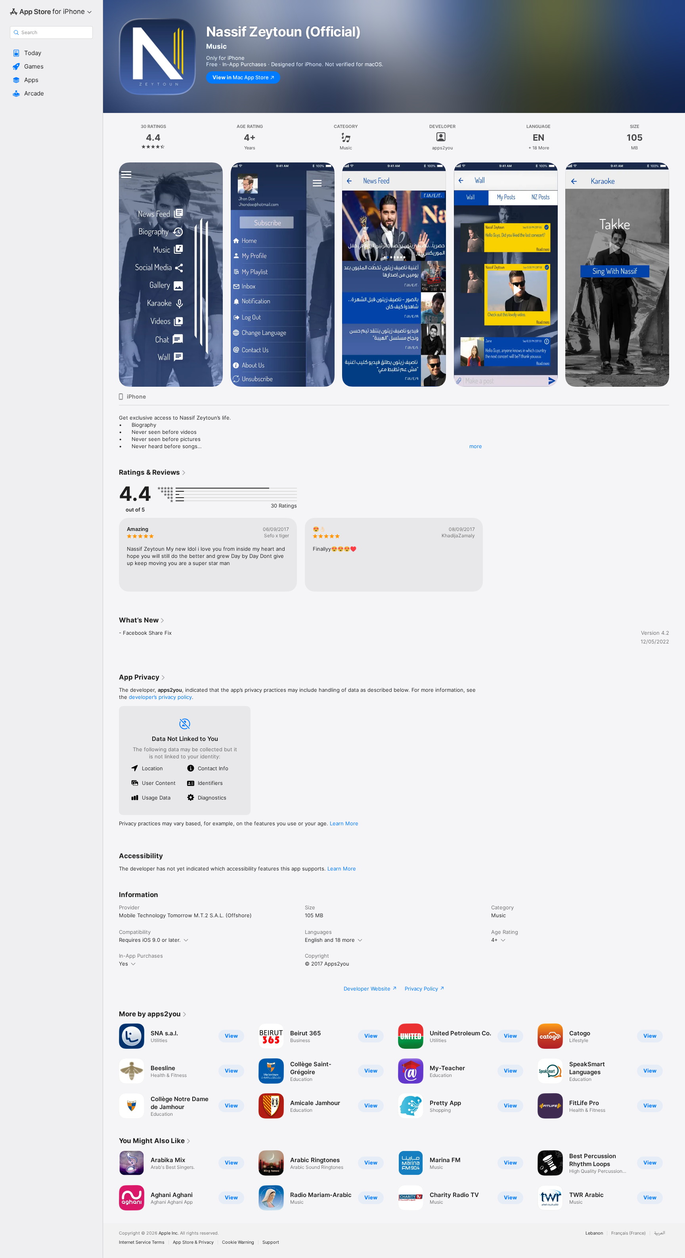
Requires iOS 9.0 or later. (150, 940)
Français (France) (628, 1233)
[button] (51, 53)
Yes (123, 963)
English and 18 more (330, 940)
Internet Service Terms (142, 1242)
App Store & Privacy (193, 1242)
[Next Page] (677, 1180)
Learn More (344, 823)
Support (270, 1242)
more (475, 446)
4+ (494, 940)
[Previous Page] (111, 1180)
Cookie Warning (238, 1242)
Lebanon (594, 1233)
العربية (659, 1233)
